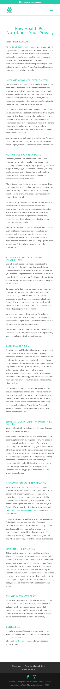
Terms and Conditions (35, 666)
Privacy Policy (28, 669)
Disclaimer (17, 666)
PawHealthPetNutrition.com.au (22, 47)
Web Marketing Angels (32, 685)
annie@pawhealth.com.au (19, 641)
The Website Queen (35, 682)
